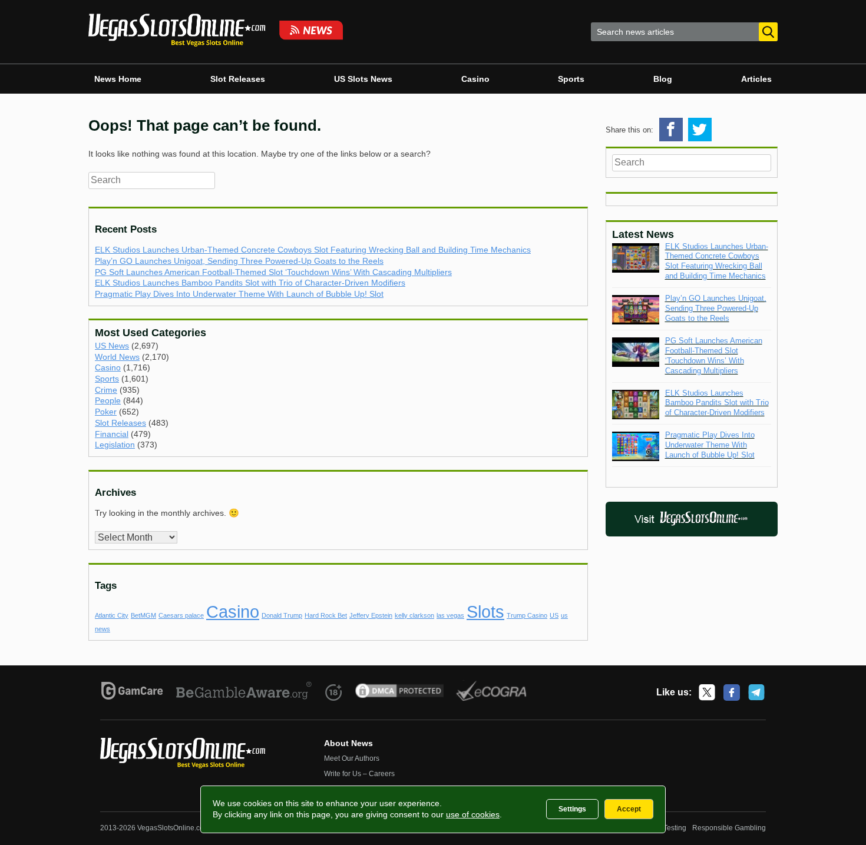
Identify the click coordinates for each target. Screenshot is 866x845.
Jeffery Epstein (370, 615)
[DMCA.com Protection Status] (399, 692)
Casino (475, 79)
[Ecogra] (491, 692)
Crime (106, 390)
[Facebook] (731, 692)
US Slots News (363, 79)
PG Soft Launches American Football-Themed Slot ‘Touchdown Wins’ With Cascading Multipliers (273, 272)
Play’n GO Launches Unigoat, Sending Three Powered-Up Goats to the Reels (239, 261)
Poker (106, 411)
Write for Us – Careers (359, 774)
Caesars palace (181, 615)
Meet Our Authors (351, 758)
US (554, 615)
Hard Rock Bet (326, 615)
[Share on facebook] (671, 129)
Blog (662, 79)
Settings (572, 809)
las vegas (450, 615)
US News (112, 345)
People (108, 400)
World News (117, 357)
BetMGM (143, 615)
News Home (117, 79)
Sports (571, 79)
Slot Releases (237, 79)
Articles (756, 79)
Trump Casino (527, 615)
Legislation (115, 444)
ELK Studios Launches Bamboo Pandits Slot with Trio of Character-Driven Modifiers (250, 282)
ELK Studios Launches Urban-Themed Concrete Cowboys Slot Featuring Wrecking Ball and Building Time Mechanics (313, 249)
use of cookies (473, 814)
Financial (111, 434)
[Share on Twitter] (700, 129)
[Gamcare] (132, 692)
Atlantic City (111, 615)
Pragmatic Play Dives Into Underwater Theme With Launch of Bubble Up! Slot (239, 294)
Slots (485, 611)
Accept (629, 809)
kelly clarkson (414, 615)
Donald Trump (282, 615)
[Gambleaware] (244, 692)
